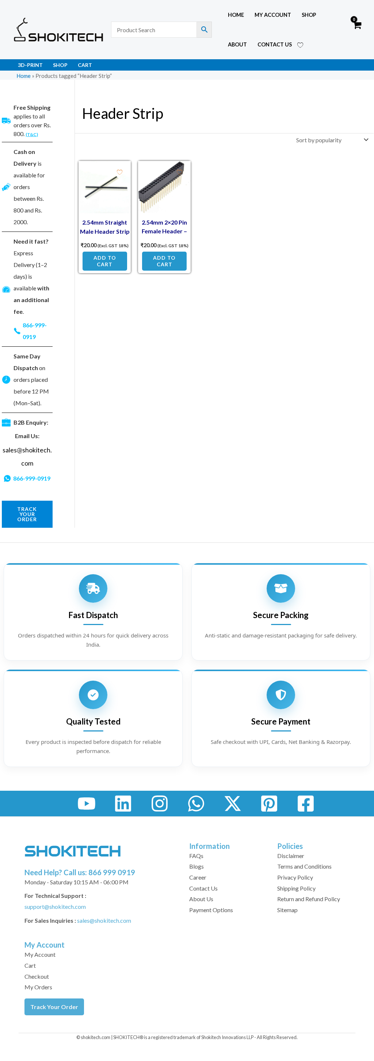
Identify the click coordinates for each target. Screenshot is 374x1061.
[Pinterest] (269, 803)
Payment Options (211, 909)
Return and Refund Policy (308, 898)
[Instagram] (159, 803)
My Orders (38, 986)
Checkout (36, 976)
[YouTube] (86, 803)
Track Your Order (54, 1006)
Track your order (27, 514)
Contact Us (274, 44)
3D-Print (30, 65)
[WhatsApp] (196, 803)
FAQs (196, 855)
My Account (40, 954)
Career (197, 877)
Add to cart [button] (105, 261)
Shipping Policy (296, 888)
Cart (85, 65)
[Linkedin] (123, 803)
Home (236, 15)
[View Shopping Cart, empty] (356, 29)
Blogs (196, 866)
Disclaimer (290, 855)
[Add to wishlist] (119, 172)
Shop (309, 15)
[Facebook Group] (306, 803)
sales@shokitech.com (104, 920)
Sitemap (287, 909)
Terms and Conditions (304, 866)
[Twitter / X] (233, 803)
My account (273, 15)
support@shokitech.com (55, 906)
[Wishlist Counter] (300, 45)
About (237, 44)
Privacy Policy (295, 877)
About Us (201, 898)
